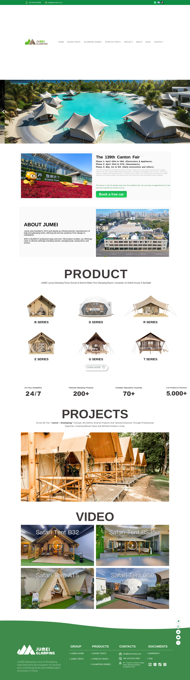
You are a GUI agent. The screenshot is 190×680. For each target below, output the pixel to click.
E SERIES (41, 359)
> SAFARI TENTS (98, 653)
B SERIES (41, 322)
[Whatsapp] (155, 2)
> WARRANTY (153, 653)
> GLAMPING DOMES (101, 664)
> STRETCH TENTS (99, 659)
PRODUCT (96, 274)
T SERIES (150, 359)
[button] (3, 111)
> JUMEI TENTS (76, 659)
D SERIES (96, 322)
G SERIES (96, 359)
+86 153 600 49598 (35, 2)
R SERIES (150, 322)
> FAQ (150, 658)
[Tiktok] (162, 2)
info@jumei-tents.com (55, 2)
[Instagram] (164, 664)
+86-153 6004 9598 (131, 658)
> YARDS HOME (76, 653)
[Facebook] (158, 2)
